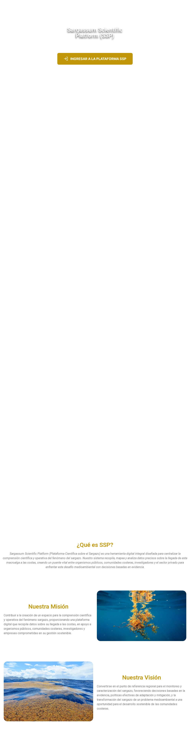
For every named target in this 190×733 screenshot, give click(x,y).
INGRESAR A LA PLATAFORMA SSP (98, 59)
